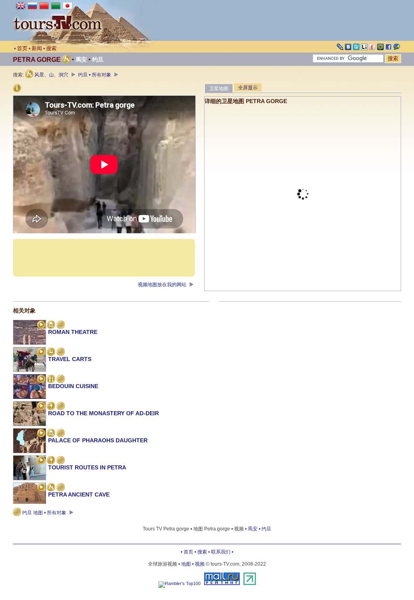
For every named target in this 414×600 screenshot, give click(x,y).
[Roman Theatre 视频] (41, 325)
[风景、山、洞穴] (51, 488)
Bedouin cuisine (73, 386)
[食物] (51, 379)
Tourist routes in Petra (87, 467)
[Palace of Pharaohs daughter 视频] (41, 434)
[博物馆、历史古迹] (51, 325)
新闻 (37, 48)
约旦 (98, 59)
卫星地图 (218, 88)
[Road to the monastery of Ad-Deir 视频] (41, 407)
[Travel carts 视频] (41, 352)
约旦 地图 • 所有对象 (44, 512)
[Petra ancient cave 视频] (41, 488)
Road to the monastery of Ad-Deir (103, 413)
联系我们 (220, 552)
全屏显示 (248, 88)
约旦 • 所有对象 (95, 75)
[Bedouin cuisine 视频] (41, 379)
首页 (22, 48)
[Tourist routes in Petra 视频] (41, 461)
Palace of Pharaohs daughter (98, 440)
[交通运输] (51, 352)
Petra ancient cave (79, 494)
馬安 (81, 59)
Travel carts (69, 359)
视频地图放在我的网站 (163, 284)
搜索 (51, 48)
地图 (186, 564)
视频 (200, 564)
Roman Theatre (72, 332)
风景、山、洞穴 (51, 75)
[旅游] (51, 407)
